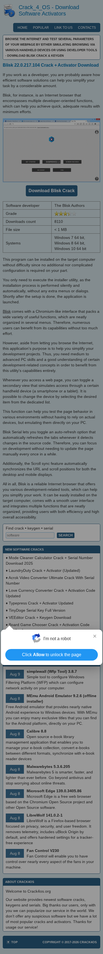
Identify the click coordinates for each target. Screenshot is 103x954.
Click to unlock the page (51, 654)
